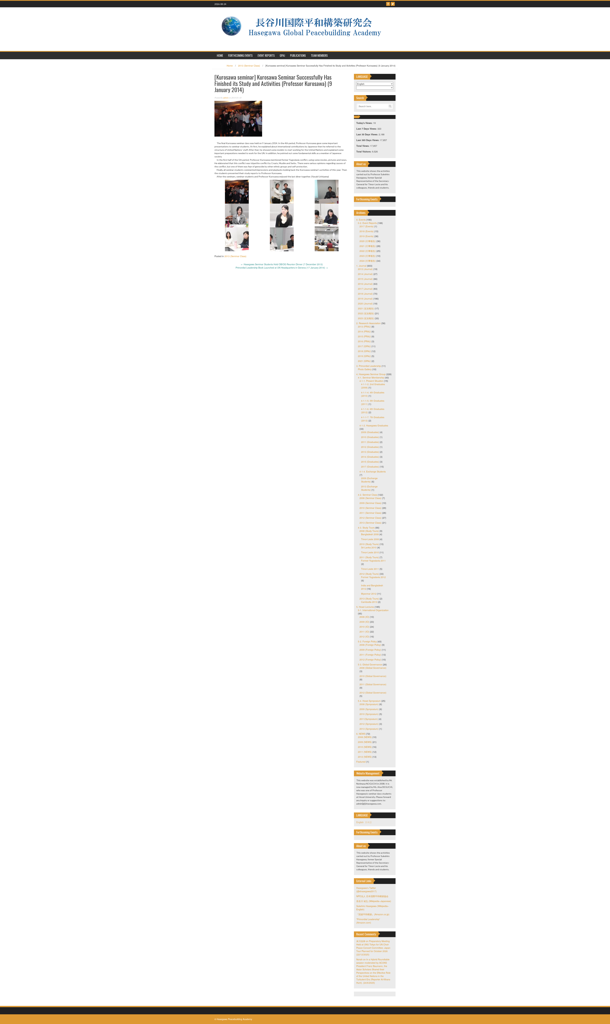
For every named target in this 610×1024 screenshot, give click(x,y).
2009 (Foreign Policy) (370, 649)
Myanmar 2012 (368, 593)
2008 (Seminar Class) (370, 498)
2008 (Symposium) (369, 704)
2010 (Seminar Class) (370, 507)
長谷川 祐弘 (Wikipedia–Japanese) (373, 901)
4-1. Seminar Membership (371, 377)
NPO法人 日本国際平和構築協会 (372, 896)
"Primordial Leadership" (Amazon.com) (368, 921)
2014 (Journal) (365, 274)
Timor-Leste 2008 (370, 539)
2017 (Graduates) (370, 466)
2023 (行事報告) (367, 255)
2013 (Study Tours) (369, 598)
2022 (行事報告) (367, 251)
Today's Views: (364, 123)
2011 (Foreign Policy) (370, 654)
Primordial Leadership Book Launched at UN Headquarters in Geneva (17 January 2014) (282, 267)
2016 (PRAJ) (364, 341)
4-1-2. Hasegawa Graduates (373, 425)
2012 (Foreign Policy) (370, 659)
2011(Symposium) (368, 719)
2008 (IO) (364, 616)
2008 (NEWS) (365, 737)
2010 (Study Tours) (369, 544)
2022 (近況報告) (366, 313)
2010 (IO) (364, 626)
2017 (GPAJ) (364, 346)
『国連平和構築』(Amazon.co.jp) (372, 914)
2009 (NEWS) (365, 742)
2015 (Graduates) (370, 461)
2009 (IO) (364, 621)
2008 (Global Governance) (372, 667)
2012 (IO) (364, 636)
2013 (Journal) (365, 269)
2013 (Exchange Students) (369, 488)
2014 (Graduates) (370, 456)
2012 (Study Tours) (369, 573)
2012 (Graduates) (370, 446)
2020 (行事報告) (367, 241)
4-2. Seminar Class (367, 494)
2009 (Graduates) (370, 432)
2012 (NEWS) (365, 756)
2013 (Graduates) (370, 451)
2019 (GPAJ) (364, 356)
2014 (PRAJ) (364, 331)
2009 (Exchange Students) (369, 480)
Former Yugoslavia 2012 (373, 577)
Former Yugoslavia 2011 (373, 560)
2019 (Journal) (365, 298)
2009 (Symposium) (369, 709)
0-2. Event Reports (367, 223)
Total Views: (363, 145)
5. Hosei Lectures (365, 606)
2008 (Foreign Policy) (370, 644)
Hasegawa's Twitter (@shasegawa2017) (366, 889)
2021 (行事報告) (367, 246)
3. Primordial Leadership (368, 365)
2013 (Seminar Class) (249, 65)
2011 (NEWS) (365, 751)
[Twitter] (393, 4)
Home (230, 65)
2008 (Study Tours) (369, 530)
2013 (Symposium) (369, 728)
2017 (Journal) (365, 288)
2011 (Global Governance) (372, 684)
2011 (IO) (364, 631)
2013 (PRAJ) (364, 326)
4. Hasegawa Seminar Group (371, 374)
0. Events (361, 219)
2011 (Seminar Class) (370, 512)
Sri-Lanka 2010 (368, 547)
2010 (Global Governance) (372, 676)
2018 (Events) (366, 231)
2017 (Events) (366, 226)
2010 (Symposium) (369, 714)
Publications (298, 55)
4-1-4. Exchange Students (372, 471)
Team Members (319, 55)
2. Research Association (368, 323)
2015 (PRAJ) (364, 336)
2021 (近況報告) (366, 308)
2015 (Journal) (365, 278)
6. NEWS (360, 733)
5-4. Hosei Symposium (369, 700)
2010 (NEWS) (365, 746)
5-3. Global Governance (370, 664)
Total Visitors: (364, 151)
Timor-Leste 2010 (370, 552)
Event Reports (266, 55)
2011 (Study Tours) (369, 557)
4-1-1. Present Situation (371, 380)
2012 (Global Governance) (372, 692)
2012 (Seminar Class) (370, 517)
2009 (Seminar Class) (370, 503)
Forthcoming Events (240, 55)
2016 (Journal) (365, 283)
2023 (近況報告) (366, 318)
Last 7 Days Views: (366, 128)
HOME (220, 55)
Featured (361, 761)
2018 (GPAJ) (364, 351)
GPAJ (282, 55)
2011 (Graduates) (370, 442)
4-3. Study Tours (366, 527)
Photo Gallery (365, 369)
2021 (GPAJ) (364, 361)
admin (225, 98)
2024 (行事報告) (367, 260)
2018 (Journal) (365, 293)
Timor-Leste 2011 (370, 568)
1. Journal (361, 265)
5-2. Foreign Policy (367, 641)
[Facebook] (388, 4)
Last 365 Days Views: (368, 140)
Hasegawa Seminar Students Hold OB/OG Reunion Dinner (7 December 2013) (282, 264)
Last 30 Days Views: (367, 134)
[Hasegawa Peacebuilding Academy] (303, 28)
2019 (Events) (366, 236)
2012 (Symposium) (369, 723)
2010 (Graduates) (370, 437)
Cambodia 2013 (369, 601)
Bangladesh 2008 (370, 534)
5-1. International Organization (373, 610)
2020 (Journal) (365, 303)
